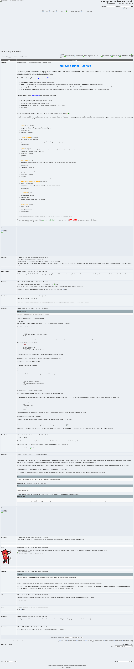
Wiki (47, 11)
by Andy (27, 204)
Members (89, 11)
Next (11, 57)
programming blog (24, 553)
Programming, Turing (11, 56)
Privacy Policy (69, 667)
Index (3, 56)
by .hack (26, 192)
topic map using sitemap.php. (80, 665)
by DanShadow (34, 181)
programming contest (38, 553)
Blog (54, 11)
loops (67, 419)
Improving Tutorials (11, 51)
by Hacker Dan (29, 137)
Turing (72, 11)
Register (131, 8)
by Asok (29, 171)
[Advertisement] (67, 16)
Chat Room (77, 11)
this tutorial (126, 465)
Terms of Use (64, 667)
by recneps (26, 148)
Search (63, 11)
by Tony (27, 160)
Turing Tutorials (23, 56)
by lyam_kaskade (27, 125)
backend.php (68, 665)
